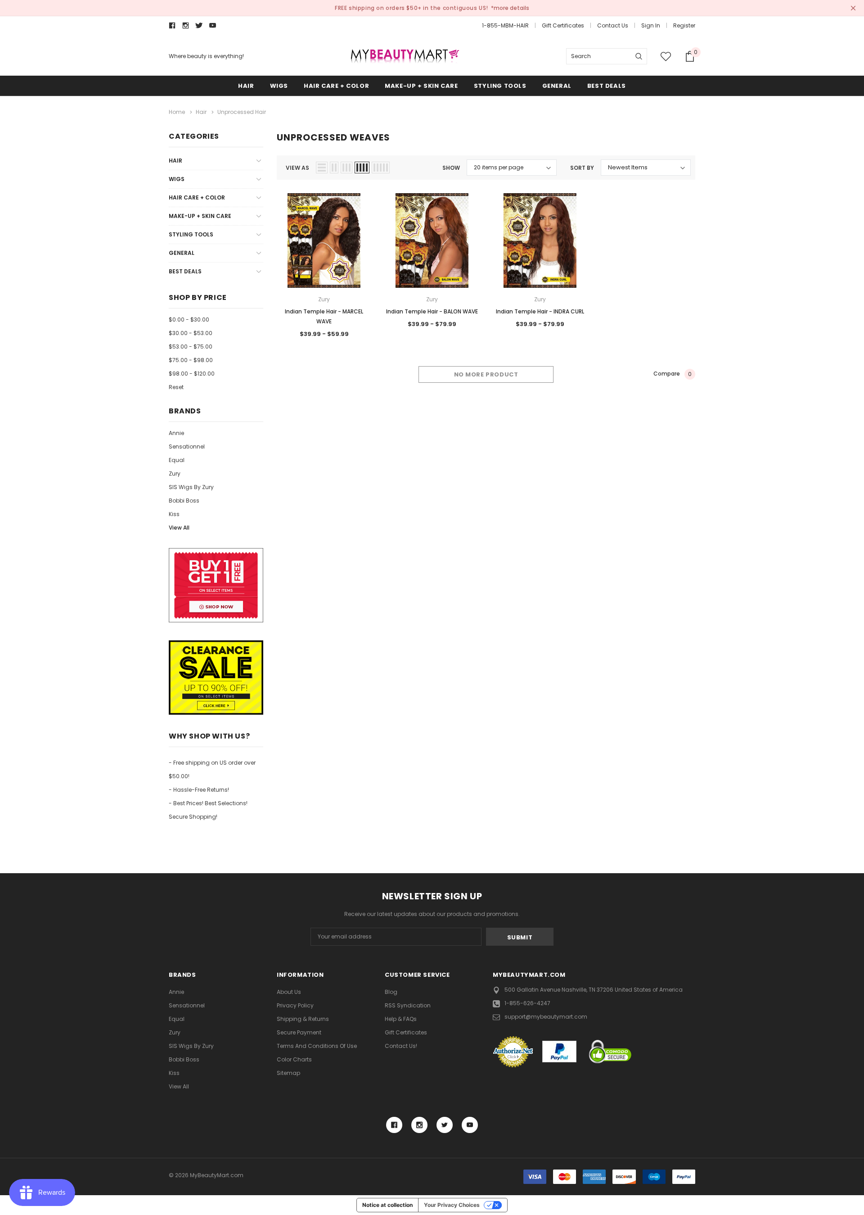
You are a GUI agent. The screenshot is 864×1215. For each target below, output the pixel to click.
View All (179, 527)
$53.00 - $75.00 (190, 346)
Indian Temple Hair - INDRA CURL (540, 311)
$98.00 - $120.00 (192, 373)
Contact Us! (401, 1046)
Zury (174, 473)
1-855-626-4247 (527, 1003)
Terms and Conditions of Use (317, 1046)
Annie (176, 433)
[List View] (322, 167)
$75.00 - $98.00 (191, 360)
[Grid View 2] (334, 167)
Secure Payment (299, 1032)
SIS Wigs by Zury (191, 487)
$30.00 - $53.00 (190, 333)
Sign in (650, 25)
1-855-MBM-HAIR (505, 25)
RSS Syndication (408, 1005)
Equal (176, 460)
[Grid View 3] (346, 167)
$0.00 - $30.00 (189, 319)
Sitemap (288, 1073)
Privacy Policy (295, 1005)
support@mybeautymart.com (545, 1016)
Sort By (582, 168)
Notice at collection (387, 1204)
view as (297, 168)
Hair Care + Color (336, 86)
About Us (289, 992)
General (557, 86)
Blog (391, 992)
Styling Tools (500, 86)
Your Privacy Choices (452, 1204)
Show (451, 168)
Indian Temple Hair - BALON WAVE (432, 311)
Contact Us (612, 25)
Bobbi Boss (184, 500)
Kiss (174, 514)
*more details (510, 8)
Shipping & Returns (303, 1019)
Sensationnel (187, 446)
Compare (672, 374)
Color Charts (294, 1059)
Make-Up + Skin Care (421, 86)
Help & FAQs (401, 1019)
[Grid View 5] (381, 167)
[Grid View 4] (362, 167)
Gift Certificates (563, 25)
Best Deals (606, 86)
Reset (176, 387)
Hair (246, 86)
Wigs (279, 86)
